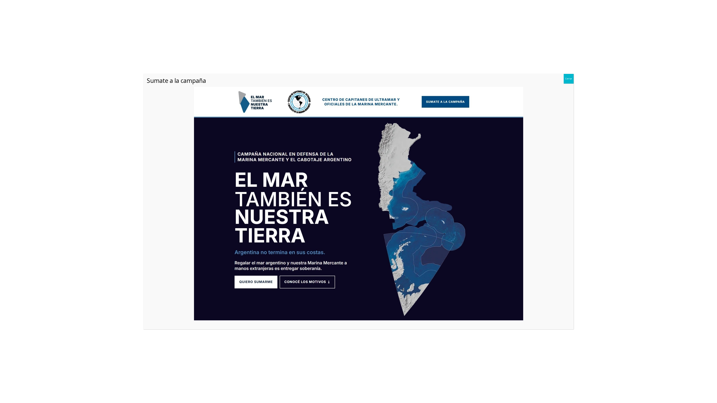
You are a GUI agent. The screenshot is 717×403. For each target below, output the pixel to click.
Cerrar (568, 78)
